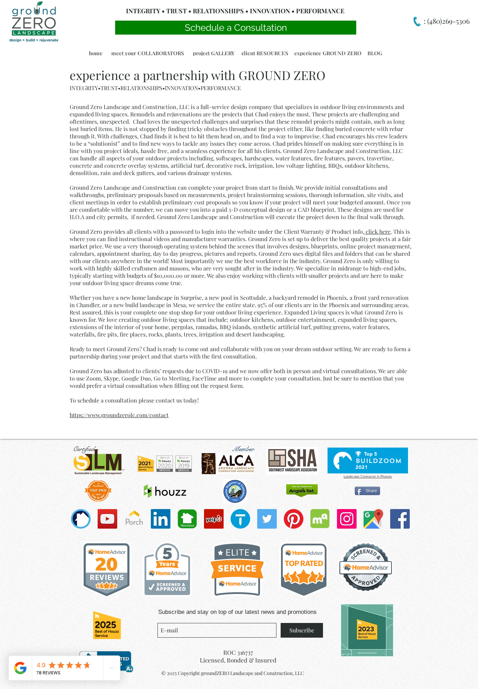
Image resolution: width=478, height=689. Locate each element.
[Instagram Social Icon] (347, 519)
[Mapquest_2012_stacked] (320, 519)
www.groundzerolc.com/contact (128, 415)
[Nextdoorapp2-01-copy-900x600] (187, 519)
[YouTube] (107, 519)
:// (84, 415)
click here (377, 231)
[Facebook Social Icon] (400, 519)
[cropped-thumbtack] (240, 519)
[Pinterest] (293, 519)
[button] (95, 53)
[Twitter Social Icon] (267, 519)
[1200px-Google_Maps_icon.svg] (373, 519)
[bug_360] (81, 519)
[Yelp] (214, 519)
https (76, 415)
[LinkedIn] (160, 519)
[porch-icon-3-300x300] (134, 519)
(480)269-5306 (448, 21)
